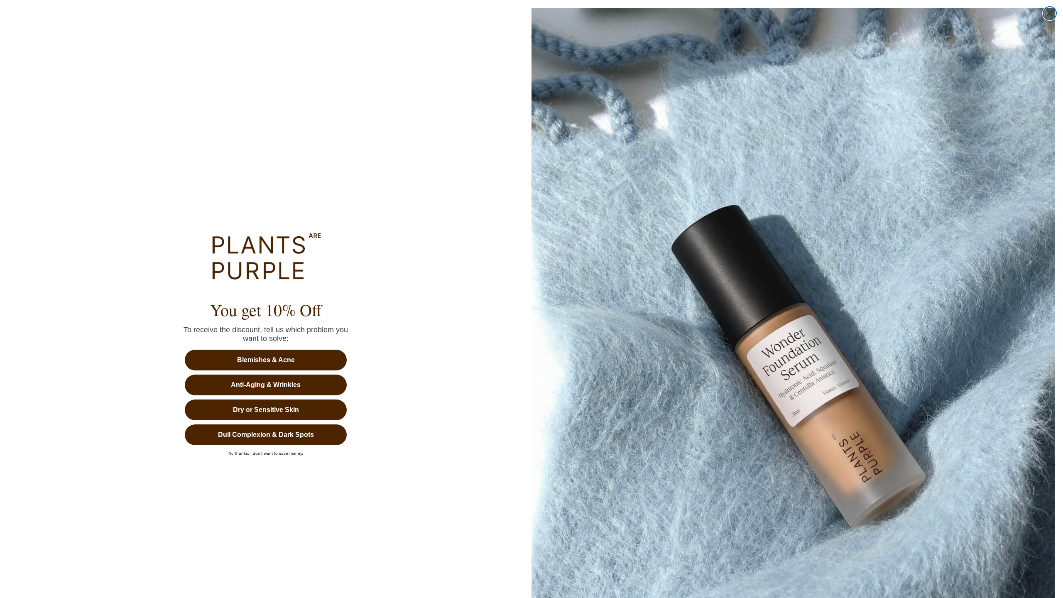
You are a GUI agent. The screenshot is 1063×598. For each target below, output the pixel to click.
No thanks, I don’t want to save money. (265, 453)
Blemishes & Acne (266, 359)
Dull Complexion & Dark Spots (266, 434)
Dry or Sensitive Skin (266, 409)
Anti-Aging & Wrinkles (266, 384)
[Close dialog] (1049, 13)
